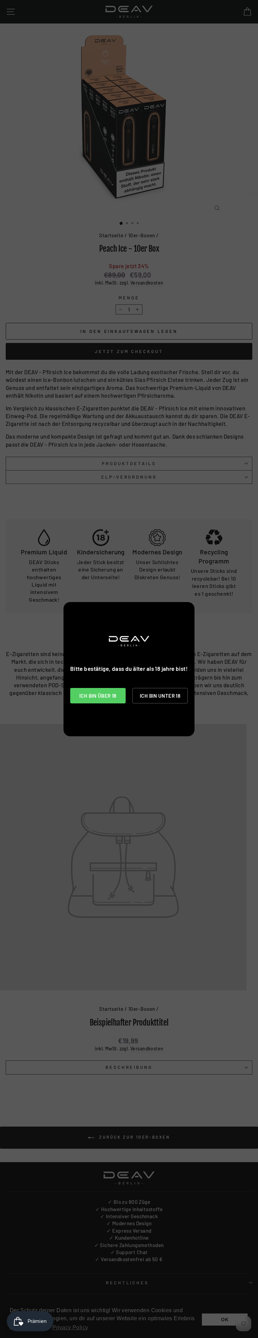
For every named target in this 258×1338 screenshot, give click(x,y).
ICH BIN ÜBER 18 (98, 696)
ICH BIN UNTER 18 (160, 696)
